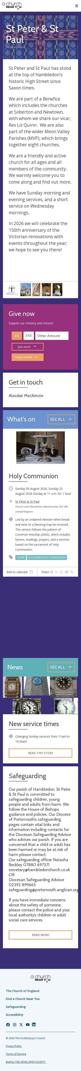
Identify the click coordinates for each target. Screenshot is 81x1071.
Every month (23, 357)
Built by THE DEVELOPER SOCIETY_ (26, 1062)
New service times (34, 724)
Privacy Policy (14, 1046)
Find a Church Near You (23, 999)
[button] (76, 6)
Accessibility (14, 1015)
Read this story (40, 753)
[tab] (20, 572)
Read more (40, 935)
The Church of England (22, 991)
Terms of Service (16, 1054)
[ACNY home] (11, 5)
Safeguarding (16, 1007)
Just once (24, 347)
